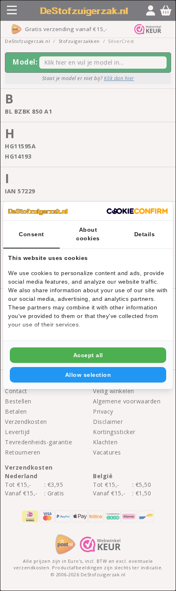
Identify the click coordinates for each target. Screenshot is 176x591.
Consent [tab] (31, 234)
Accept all (88, 355)
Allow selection (88, 375)
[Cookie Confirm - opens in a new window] (137, 211)
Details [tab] (144, 234)
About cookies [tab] (88, 234)
